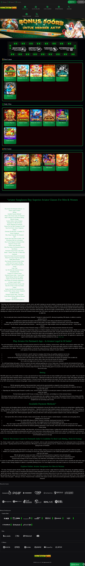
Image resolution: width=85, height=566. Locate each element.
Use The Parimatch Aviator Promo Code (14, 284)
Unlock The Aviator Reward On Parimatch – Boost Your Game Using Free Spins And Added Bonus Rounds (14, 257)
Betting (14, 212)
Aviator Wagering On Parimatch (14, 224)
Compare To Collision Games (14, 273)
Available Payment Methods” (14, 214)
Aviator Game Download (14, 245)
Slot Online (36, 9)
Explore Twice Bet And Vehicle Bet (14, 278)
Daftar (72, 2)
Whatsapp (4, 2)
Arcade (69, 9)
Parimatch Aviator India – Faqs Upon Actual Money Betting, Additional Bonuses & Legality (14, 296)
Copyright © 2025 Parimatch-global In (14, 264)
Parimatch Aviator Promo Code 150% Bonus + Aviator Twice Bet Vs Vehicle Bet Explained (14, 252)
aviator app (61, 337)
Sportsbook (59, 9)
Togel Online (26, 16)
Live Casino (47, 9)
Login (81, 2)
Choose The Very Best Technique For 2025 (14, 226)
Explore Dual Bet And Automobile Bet (14, 289)
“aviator (14, 266)
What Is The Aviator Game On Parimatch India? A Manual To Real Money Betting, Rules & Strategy (14, 217)
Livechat (19, 2)
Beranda (25, 9)
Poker (37, 16)
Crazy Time (14, 268)
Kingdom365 (39, 562)
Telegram (12, 2)
